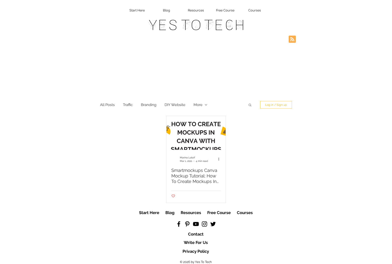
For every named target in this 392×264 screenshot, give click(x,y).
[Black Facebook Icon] (178, 224)
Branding (148, 105)
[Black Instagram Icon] (204, 224)
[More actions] (220, 159)
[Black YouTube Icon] (195, 224)
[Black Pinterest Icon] (187, 224)
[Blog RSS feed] (292, 39)
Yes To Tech (196, 25)
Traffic (128, 105)
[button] (250, 105)
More (198, 105)
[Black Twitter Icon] (213, 224)
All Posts (107, 105)
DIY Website (175, 105)
